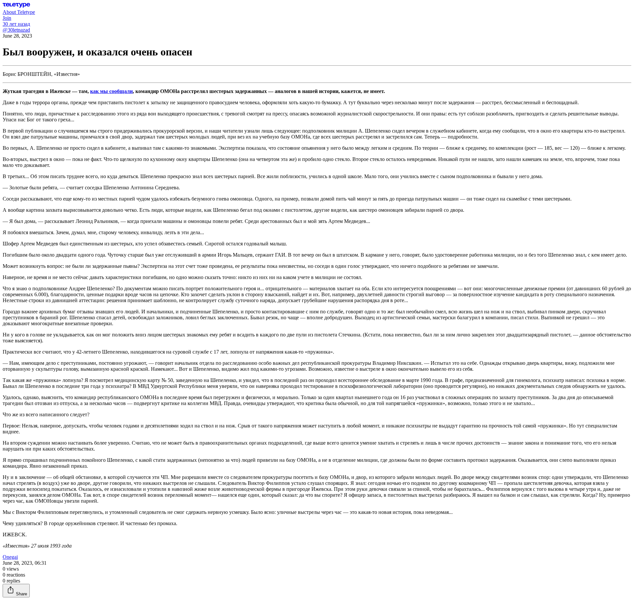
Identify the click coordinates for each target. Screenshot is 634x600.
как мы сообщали (111, 91)
